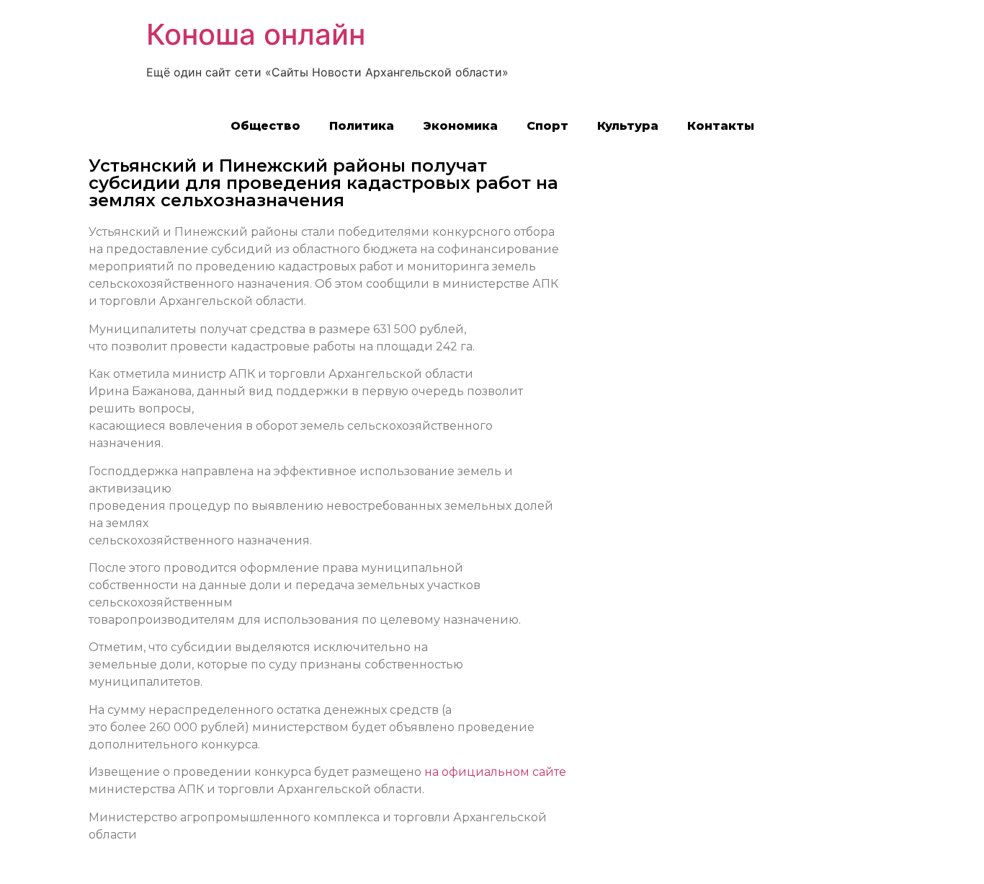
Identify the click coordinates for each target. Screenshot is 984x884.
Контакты (720, 126)
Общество (265, 126)
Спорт (547, 126)
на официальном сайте (495, 772)
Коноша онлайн (255, 34)
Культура (627, 126)
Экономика (460, 126)
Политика (361, 126)
